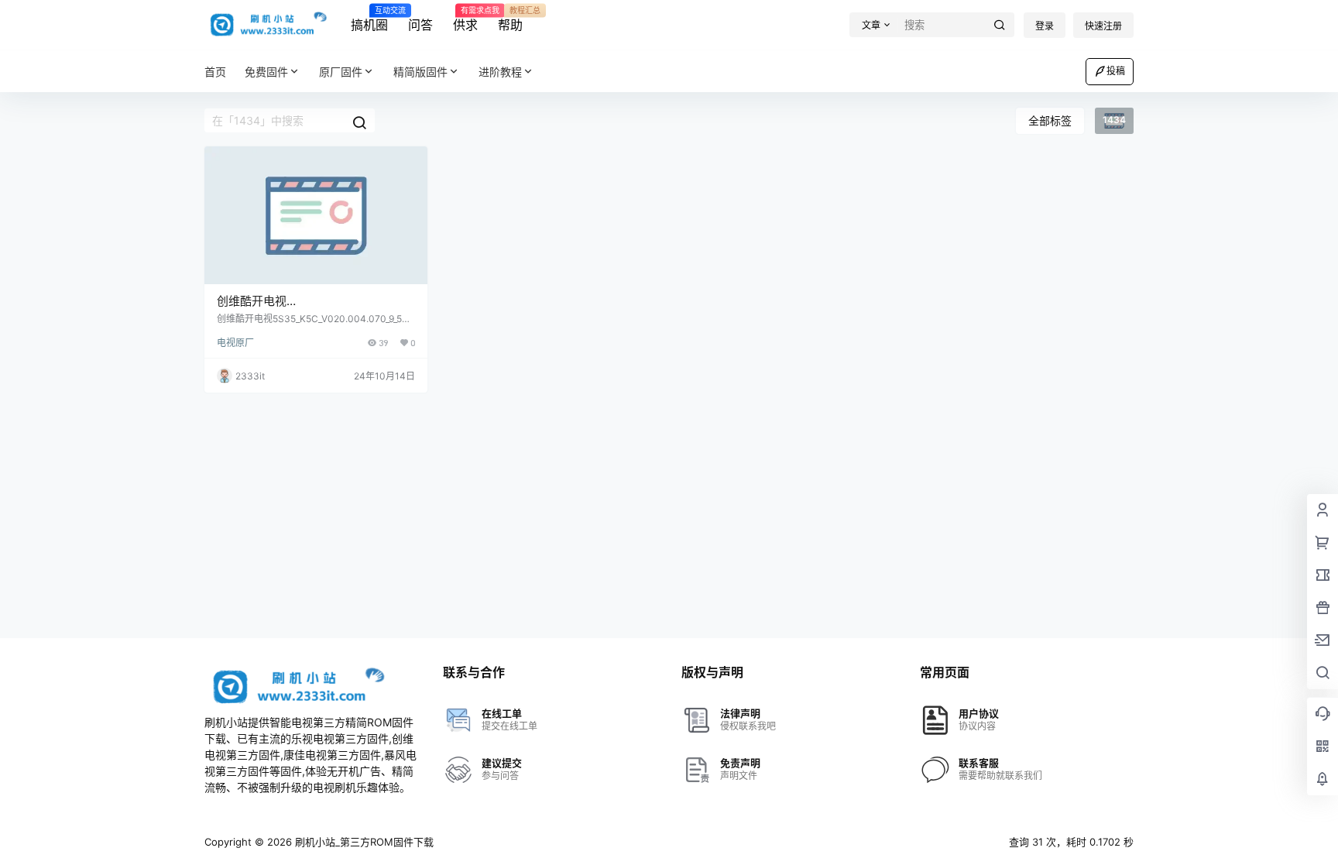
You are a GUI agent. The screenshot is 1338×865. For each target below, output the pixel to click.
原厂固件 (340, 71)
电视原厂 (235, 342)
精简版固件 (420, 71)
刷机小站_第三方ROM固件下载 (363, 842)
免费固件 (266, 71)
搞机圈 (369, 19)
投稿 (1115, 71)
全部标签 (1050, 120)
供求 (465, 19)
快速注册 (1103, 26)
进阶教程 (500, 71)
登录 (1044, 26)
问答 (420, 25)
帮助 (510, 19)
